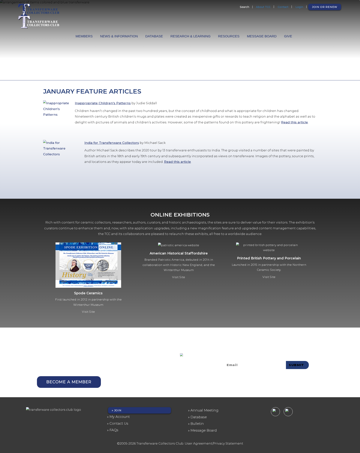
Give (288, 36)
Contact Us (119, 423)
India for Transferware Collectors (111, 143)
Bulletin (197, 424)
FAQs (114, 430)
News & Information (119, 36)
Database (154, 36)
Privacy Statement (193, 371)
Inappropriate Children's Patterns (103, 103)
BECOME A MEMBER (69, 381)
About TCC (263, 7)
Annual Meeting (204, 410)
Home (68, 35)
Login (299, 7)
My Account (120, 417)
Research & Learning (190, 36)
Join (118, 410)
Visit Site (88, 311)
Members (84, 36)
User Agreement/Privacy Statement (214, 443)
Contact (283, 7)
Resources (228, 36)
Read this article (294, 122)
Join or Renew (324, 7)
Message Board (262, 36)
